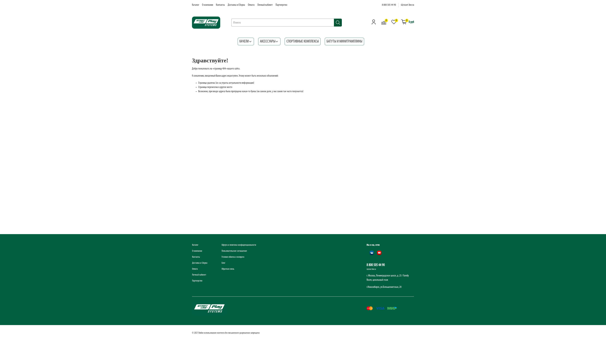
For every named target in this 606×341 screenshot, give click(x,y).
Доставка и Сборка (236, 5)
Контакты (220, 5)
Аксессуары (267, 41)
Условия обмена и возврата (233, 257)
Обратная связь (228, 269)
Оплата (251, 5)
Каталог (195, 5)
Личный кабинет (265, 5)
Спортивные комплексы (302, 41)
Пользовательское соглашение (234, 251)
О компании (207, 5)
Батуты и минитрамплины (344, 41)
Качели (244, 41)
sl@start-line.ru (407, 5)
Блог (223, 263)
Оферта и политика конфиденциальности (239, 245)
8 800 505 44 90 (389, 5)
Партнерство (281, 5)
